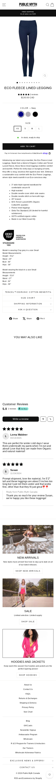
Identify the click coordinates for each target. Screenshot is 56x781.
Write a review (21, 419)
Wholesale (28, 739)
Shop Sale (28, 622)
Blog (28, 721)
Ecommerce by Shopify (32, 778)
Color (28, 108)
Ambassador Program (28, 735)
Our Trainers (28, 748)
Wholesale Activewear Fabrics (28, 753)
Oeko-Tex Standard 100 (21, 211)
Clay (28, 114)
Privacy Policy (28, 707)
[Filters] (43, 419)
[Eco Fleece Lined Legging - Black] (15, 385)
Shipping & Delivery (28, 703)
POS (16, 778)
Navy (21, 114)
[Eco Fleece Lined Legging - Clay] (12, 385)
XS (17, 129)
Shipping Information (28, 304)
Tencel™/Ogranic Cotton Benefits (28, 292)
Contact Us (28, 689)
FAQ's (28, 694)
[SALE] (28, 592)
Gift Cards (28, 726)
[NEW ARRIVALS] (28, 539)
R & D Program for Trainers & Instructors (28, 743)
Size (28, 123)
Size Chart (28, 298)
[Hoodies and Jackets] (28, 643)
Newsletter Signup (28, 730)
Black (35, 114)
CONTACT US (27, 767)
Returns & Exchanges (28, 698)
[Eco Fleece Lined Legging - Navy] (9, 385)
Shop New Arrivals (28, 571)
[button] (24, 94)
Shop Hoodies (28, 675)
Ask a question (28, 310)
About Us (28, 685)
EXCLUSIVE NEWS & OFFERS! (27, 761)
